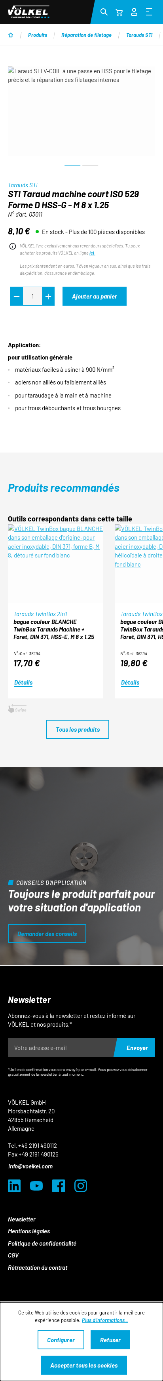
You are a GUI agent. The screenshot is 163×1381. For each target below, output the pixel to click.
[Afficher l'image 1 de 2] (72, 165)
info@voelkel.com (30, 1166)
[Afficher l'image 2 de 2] (90, 165)
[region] (81, 120)
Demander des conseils (47, 933)
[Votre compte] (134, 10)
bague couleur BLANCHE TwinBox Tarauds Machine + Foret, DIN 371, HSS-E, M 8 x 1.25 (53, 629)
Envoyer (137, 1047)
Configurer (61, 1339)
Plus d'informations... (105, 1320)
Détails (23, 682)
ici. (92, 252)
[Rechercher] (104, 11)
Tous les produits (78, 729)
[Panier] (119, 11)
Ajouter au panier (94, 296)
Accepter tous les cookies (84, 1365)
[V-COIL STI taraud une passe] (81, 111)
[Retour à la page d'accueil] (28, 12)
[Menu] (149, 11)
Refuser (110, 1339)
